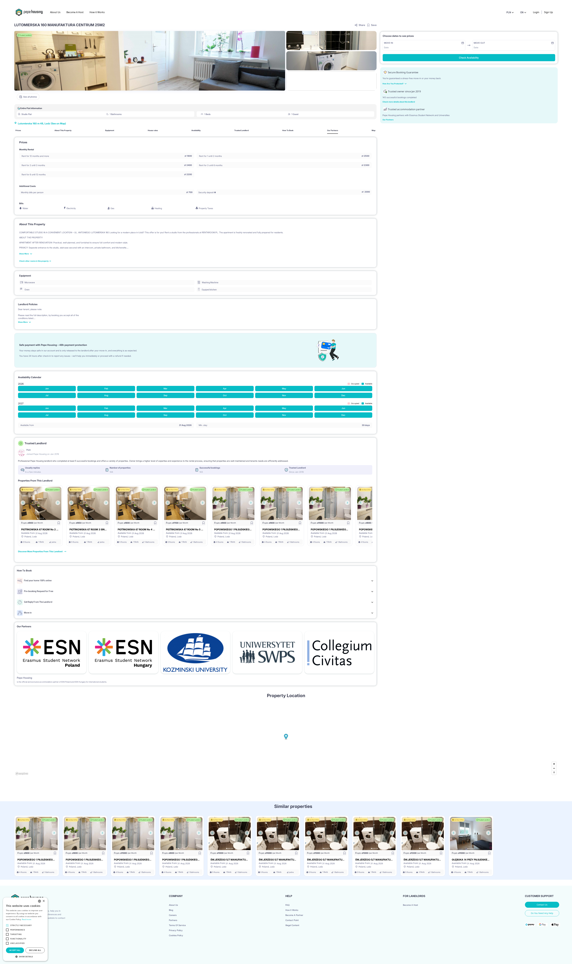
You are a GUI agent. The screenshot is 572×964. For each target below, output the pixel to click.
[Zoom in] (554, 764)
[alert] (25, 929)
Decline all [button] (35, 950)
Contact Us (542, 904)
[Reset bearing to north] (554, 772)
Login (536, 12)
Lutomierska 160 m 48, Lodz (42, 123)
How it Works (97, 12)
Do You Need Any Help (542, 913)
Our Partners (388, 120)
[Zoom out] (554, 768)
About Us (55, 12)
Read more (26, 919)
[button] (25, 956)
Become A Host (75, 12)
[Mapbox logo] (21, 773)
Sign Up (548, 12)
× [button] (43, 901)
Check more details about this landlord (399, 102)
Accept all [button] (15, 950)
